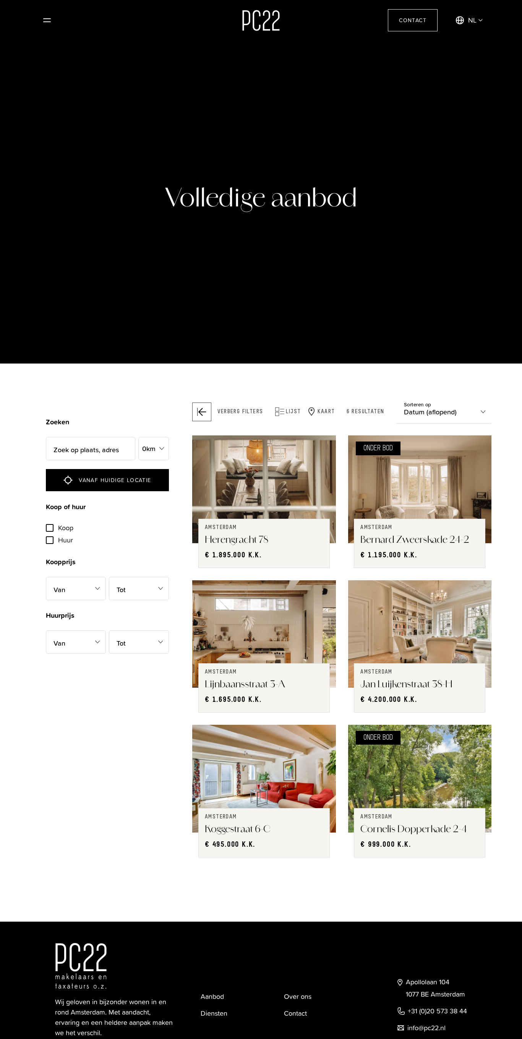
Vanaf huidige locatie (115, 480)
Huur (65, 540)
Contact (412, 20)
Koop (65, 527)
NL (472, 20)
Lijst (293, 411)
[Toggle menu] (47, 20)
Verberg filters (240, 411)
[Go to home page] (261, 20)
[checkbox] (50, 528)
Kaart (326, 411)
